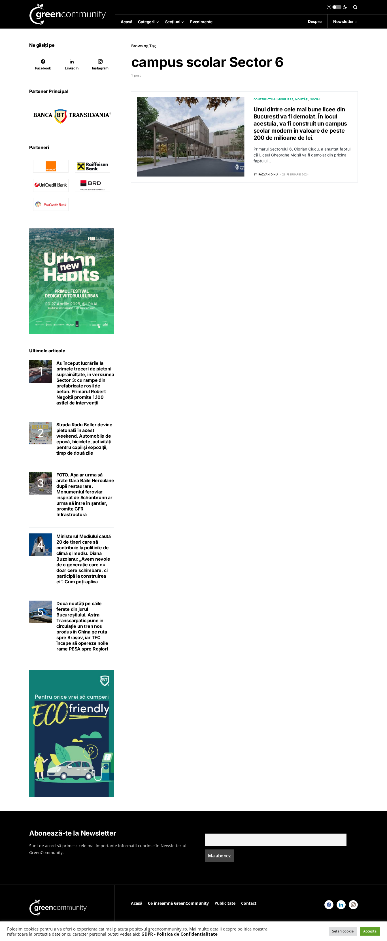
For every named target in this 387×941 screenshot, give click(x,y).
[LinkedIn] (341, 904)
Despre (315, 21)
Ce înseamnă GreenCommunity (178, 903)
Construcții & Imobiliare (273, 99)
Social (315, 99)
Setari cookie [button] (343, 931)
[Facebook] (328, 904)
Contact (248, 903)
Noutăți (301, 99)
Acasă (136, 903)
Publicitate (224, 903)
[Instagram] (353, 904)
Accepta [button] (370, 931)
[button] (337, 7)
